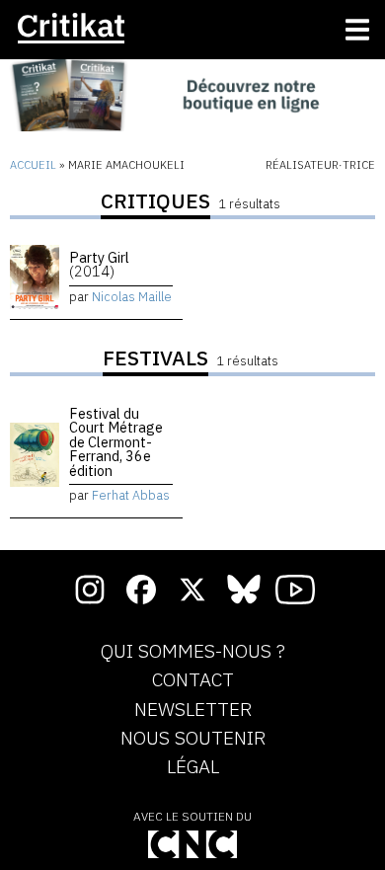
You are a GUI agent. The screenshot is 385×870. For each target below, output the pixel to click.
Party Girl (99, 264)
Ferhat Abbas (131, 495)
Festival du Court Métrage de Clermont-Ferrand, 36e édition (116, 442)
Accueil (33, 165)
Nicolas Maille (132, 296)
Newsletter (193, 710)
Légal (193, 767)
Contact (193, 680)
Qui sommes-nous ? (193, 652)
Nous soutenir (193, 739)
